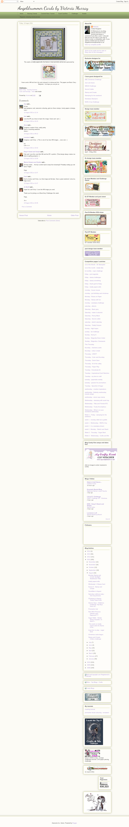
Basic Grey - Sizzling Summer (28, 89)
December (92, 562)
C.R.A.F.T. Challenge (94, 496)
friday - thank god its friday (93, 284)
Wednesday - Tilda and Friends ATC (96, 403)
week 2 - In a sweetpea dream (94, 426)
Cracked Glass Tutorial (47, 13)
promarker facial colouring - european (97, 712)
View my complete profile (93, 44)
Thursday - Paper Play (92, 367)
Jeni (25, 116)
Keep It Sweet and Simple (32, 151)
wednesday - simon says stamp (95, 397)
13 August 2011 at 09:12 (31, 133)
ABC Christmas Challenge (93, 79)
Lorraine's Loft (92, 513)
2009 (89, 665)
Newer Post (23, 215)
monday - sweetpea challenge (94, 303)
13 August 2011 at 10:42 (31, 148)
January (91, 659)
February (92, 656)
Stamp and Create (91, 92)
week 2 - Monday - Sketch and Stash (96, 429)
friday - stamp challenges (93, 277)
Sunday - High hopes (91, 328)
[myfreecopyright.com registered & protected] (97, 676)
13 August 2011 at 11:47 (31, 183)
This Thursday (89, 344)
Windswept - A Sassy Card (96, 584)
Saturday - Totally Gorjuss (93, 325)
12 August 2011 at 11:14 (31, 112)
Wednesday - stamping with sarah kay (97, 400)
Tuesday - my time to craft (93, 376)
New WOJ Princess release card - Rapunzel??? (94, 613)
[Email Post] (39, 95)
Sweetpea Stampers (91, 99)
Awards (84, 13)
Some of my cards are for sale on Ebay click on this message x (95, 51)
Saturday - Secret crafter (93, 319)
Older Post (74, 215)
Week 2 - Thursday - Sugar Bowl (95, 432)
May (90, 648)
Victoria (95, 27)
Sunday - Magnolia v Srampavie (95, 341)
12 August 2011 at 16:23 (31, 121)
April (90, 650)
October (91, 567)
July (90, 642)
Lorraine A (27, 137)
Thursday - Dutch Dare (92, 360)
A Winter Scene (91, 483)
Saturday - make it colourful (93, 312)
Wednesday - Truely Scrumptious (95, 407)
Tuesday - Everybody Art (92, 370)
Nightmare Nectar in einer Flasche (97, 491)
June (90, 645)
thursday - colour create (92, 351)
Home (21, 13)
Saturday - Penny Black (92, 316)
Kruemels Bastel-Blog (94, 489)
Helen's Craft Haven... (94, 482)
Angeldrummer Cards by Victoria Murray (53, 8)
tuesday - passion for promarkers (95, 382)
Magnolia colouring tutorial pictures (30, 17)
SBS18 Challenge (90, 86)
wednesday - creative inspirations (95, 389)
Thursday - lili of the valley (93, 363)
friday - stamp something (93, 280)
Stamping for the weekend (93, 95)
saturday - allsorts (90, 306)
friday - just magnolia (91, 274)
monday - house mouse (92, 290)
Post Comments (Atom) (53, 220)
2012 (89, 557)
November (92, 564)
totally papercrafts (94, 581)
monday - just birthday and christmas (96, 293)
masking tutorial (90, 709)
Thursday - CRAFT (91, 354)
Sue (25, 104)
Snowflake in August (94, 591)
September (92, 570)
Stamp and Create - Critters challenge (94, 638)
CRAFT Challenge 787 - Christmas (97, 498)
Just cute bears (90, 83)
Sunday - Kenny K (90, 335)
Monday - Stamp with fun (93, 300)
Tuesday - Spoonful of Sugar (94, 386)
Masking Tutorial (32, 13)
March (91, 653)
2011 (89, 559)
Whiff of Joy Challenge (92, 102)
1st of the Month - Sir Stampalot (95, 264)
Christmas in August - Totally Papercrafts (95, 599)
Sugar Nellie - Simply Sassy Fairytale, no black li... (95, 619)
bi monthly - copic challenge (94, 271)
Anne (25, 125)
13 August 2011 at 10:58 (31, 158)
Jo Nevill (26, 187)
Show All (108, 519)
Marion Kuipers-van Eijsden (32, 162)
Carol (25, 176)
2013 (89, 554)
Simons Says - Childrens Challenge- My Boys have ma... (96, 604)
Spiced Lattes (91, 507)
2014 (89, 551)
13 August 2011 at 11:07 (31, 172)
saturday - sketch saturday (93, 322)
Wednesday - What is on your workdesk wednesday (94, 410)
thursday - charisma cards (93, 347)
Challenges (75, 13)
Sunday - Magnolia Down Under (95, 338)
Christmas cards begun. (96, 634)
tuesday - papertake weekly (93, 379)
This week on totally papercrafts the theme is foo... (96, 625)
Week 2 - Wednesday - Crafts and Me (97, 435)
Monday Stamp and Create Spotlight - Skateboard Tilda (94, 576)
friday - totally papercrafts (93, 287)
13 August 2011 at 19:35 (31, 203)
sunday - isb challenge (92, 331)
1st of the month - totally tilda (94, 268)
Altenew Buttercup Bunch (94, 514)
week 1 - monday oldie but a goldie (96, 420)
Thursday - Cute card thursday (94, 357)
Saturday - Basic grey (92, 309)
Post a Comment (27, 206)
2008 (89, 668)
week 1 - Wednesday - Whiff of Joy (96, 423)
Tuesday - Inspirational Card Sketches (97, 373)
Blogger (74, 823)
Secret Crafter (89, 89)
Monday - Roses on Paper (93, 296)
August (91, 573)
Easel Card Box (63, 13)
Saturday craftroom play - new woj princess (96, 595)
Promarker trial (93, 609)
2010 (89, 662)
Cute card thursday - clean (27, 91)
